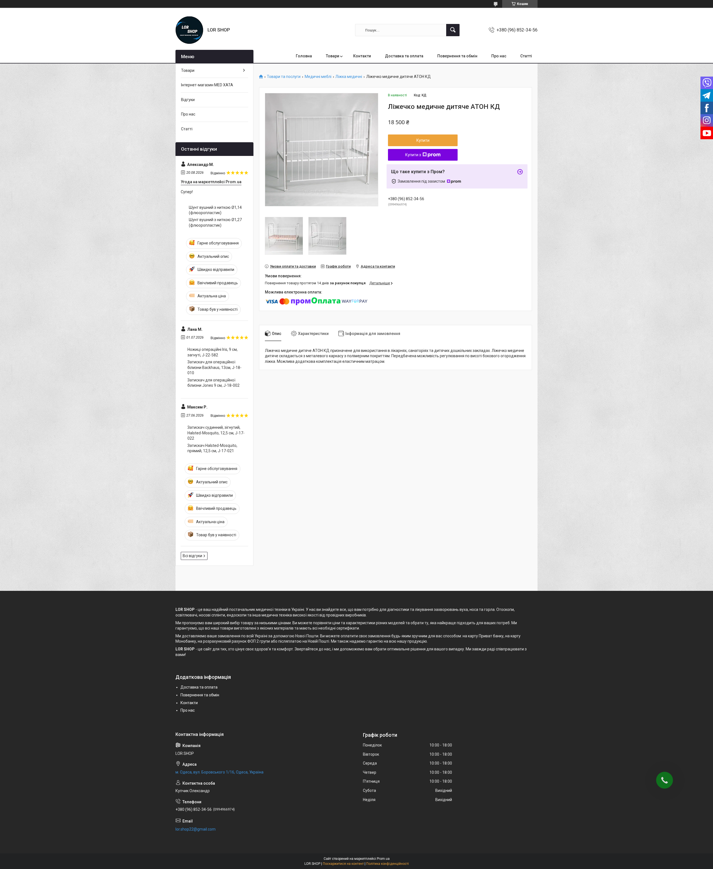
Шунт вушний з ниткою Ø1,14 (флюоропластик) (215, 210)
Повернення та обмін (457, 56)
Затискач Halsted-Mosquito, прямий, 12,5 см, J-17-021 (212, 448)
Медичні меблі (318, 77)
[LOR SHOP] (189, 30)
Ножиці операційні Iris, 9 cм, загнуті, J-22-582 (212, 352)
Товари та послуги (284, 77)
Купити (422, 140)
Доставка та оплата (404, 56)
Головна (304, 56)
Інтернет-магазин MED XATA (207, 85)
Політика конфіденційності (387, 864)
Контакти (362, 56)
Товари (332, 56)
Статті (526, 56)
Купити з (413, 155)
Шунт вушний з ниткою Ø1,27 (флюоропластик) (215, 222)
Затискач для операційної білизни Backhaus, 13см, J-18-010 (214, 367)
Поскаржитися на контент (343, 864)
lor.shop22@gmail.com (195, 829)
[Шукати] (453, 30)
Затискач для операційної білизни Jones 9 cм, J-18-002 (213, 383)
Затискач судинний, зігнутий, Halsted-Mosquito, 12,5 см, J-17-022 (216, 432)
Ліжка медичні (348, 77)
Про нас (498, 56)
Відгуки (188, 99)
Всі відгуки (192, 556)
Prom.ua (383, 859)
